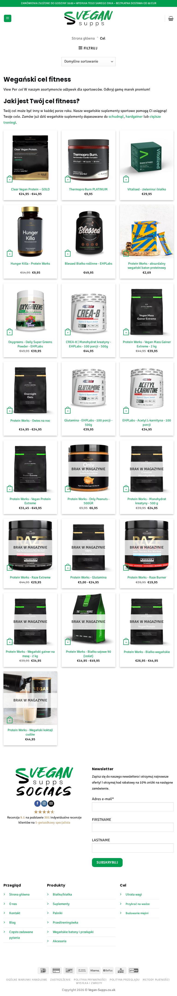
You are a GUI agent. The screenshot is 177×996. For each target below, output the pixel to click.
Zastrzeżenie (60, 980)
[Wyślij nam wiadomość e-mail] (51, 803)
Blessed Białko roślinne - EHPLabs (88, 263)
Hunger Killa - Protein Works (30, 263)
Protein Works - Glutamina (88, 577)
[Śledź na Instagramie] (44, 803)
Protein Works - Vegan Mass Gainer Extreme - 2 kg (147, 344)
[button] (7, 18)
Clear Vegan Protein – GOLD (30, 189)
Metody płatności (156, 980)
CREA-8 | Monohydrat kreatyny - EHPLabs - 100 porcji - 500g (88, 344)
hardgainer (135, 116)
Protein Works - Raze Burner (146, 577)
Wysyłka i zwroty (89, 983)
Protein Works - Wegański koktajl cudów (30, 732)
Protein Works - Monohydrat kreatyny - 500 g (146, 501)
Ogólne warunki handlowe (26, 980)
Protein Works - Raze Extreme (30, 577)
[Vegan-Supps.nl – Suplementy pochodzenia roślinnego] (89, 18)
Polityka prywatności (90, 980)
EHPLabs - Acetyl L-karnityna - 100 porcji (146, 422)
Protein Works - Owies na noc (30, 420)
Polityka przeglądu (125, 980)
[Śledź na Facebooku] (37, 803)
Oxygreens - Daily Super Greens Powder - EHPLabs (30, 344)
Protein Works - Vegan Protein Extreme (30, 501)
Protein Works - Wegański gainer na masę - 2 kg (30, 654)
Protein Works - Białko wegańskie (147, 652)
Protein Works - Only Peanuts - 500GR (88, 501)
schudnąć (116, 116)
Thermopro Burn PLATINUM (88, 189)
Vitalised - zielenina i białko (146, 189)
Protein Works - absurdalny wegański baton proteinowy (147, 265)
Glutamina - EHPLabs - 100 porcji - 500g (88, 422)
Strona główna (83, 38)
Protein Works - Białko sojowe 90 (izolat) (88, 654)
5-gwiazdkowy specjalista (52, 822)
